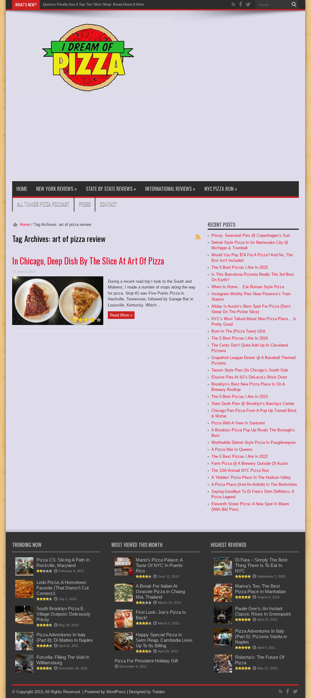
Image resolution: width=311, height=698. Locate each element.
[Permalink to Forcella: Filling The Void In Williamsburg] (24, 671)
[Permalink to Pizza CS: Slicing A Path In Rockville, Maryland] (24, 574)
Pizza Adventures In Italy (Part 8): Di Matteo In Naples (64, 637)
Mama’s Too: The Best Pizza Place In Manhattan (260, 588)
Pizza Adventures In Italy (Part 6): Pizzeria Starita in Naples (261, 636)
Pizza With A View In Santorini (238, 423)
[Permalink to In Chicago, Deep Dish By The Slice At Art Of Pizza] (57, 323)
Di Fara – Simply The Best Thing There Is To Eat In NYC (261, 565)
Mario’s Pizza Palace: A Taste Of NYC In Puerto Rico (159, 565)
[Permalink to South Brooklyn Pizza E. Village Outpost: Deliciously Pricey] (24, 622)
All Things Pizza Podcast (43, 204)
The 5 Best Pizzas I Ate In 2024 (239, 338)
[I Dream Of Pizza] (92, 87)
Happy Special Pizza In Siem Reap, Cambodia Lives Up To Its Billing (164, 640)
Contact (108, 204)
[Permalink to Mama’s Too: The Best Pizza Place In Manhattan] (223, 600)
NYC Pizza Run (220, 188)
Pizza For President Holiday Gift (146, 660)
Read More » (121, 315)
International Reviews (170, 188)
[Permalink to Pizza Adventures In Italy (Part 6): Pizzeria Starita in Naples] (223, 645)
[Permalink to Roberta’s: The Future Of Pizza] (223, 671)
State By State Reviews (111, 188)
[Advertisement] (158, 136)
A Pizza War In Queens (232, 449)
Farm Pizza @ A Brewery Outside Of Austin (249, 463)
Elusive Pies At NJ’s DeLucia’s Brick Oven (249, 377)
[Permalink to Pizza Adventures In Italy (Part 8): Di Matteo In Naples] (24, 649)
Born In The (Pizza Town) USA (238, 331)
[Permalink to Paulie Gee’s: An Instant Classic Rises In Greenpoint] (223, 622)
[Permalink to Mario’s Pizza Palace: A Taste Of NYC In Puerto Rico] (123, 574)
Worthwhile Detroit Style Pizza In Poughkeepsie (253, 442)
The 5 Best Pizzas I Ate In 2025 (239, 267)
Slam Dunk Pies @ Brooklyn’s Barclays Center (252, 403)
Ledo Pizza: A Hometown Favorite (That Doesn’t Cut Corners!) (62, 588)
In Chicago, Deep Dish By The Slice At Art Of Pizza (88, 260)
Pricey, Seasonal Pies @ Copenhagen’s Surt (250, 235)
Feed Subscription (198, 236)
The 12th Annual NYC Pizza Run (240, 470)
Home (21, 188)
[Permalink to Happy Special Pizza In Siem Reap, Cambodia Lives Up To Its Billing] (123, 649)
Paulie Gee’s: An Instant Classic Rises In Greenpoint (263, 611)
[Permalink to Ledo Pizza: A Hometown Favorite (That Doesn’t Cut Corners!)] (24, 596)
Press (85, 204)
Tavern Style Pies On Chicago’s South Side (249, 370)
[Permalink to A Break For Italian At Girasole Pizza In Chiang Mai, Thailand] (123, 600)
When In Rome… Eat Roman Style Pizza (247, 287)
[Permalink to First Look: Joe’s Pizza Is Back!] (123, 626)
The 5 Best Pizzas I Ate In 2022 (239, 456)
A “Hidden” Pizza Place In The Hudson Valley (251, 477)
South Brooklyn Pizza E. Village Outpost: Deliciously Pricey (63, 614)
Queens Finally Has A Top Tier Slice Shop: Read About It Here (93, 4)
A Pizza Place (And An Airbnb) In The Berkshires (254, 484)
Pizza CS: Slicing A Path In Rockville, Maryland (63, 562)
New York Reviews (56, 188)
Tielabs (158, 691)
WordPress (116, 691)
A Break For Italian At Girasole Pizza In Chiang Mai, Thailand (160, 591)
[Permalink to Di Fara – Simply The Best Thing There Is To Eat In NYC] (223, 574)
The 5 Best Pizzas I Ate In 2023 (239, 396)
